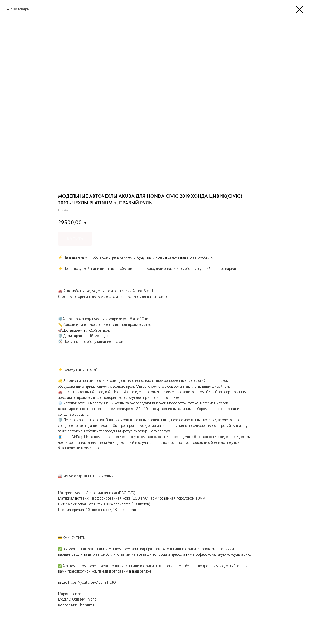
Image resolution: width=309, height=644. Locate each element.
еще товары (20, 9)
